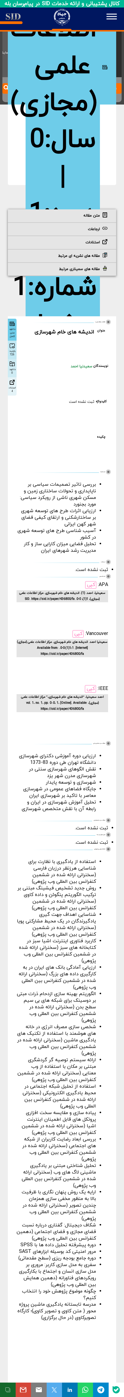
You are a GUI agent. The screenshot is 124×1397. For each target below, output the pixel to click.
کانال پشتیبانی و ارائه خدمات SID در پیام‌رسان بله (62, 4)
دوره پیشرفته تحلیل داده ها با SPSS (58, 1245)
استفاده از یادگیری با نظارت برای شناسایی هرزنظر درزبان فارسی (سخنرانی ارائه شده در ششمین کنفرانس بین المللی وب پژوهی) (62, 871)
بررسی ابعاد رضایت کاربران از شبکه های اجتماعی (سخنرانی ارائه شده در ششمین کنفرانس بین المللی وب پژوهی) (59, 1149)
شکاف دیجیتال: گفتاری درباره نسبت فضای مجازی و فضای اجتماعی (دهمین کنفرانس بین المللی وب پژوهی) (56, 1232)
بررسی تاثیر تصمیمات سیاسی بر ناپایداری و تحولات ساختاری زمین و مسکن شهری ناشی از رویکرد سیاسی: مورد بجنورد (58, 494)
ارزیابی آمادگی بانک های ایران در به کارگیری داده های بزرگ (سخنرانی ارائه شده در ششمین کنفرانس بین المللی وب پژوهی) (57, 977)
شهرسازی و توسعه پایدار (71, 782)
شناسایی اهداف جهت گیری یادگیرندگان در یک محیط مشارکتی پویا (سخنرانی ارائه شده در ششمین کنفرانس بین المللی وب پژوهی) (56, 924)
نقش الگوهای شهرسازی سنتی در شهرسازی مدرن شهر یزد (62, 772)
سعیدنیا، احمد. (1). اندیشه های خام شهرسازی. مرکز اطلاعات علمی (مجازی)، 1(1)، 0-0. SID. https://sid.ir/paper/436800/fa (62, 596)
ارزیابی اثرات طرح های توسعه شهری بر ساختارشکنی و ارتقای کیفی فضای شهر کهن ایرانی (58, 517)
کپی (91, 585)
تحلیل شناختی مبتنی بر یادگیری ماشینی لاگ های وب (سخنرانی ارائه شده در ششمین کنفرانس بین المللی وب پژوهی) (59, 1175)
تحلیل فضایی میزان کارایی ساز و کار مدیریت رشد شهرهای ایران (60, 547)
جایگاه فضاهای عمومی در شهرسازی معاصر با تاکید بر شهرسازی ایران (59, 792)
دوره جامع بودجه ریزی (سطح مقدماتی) (57, 1258)
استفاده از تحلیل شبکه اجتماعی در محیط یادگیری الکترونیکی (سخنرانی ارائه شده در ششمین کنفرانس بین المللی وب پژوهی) (59, 1096)
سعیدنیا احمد (81, 366)
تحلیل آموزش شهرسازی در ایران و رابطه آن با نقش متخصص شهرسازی (59, 805)
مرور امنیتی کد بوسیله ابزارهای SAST (57, 1251)
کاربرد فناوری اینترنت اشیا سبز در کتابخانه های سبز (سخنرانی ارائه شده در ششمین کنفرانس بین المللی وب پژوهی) (57, 951)
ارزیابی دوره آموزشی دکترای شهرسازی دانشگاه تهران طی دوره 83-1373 (57, 759)
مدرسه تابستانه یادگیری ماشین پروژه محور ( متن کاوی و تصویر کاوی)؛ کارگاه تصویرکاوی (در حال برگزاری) (56, 1311)
